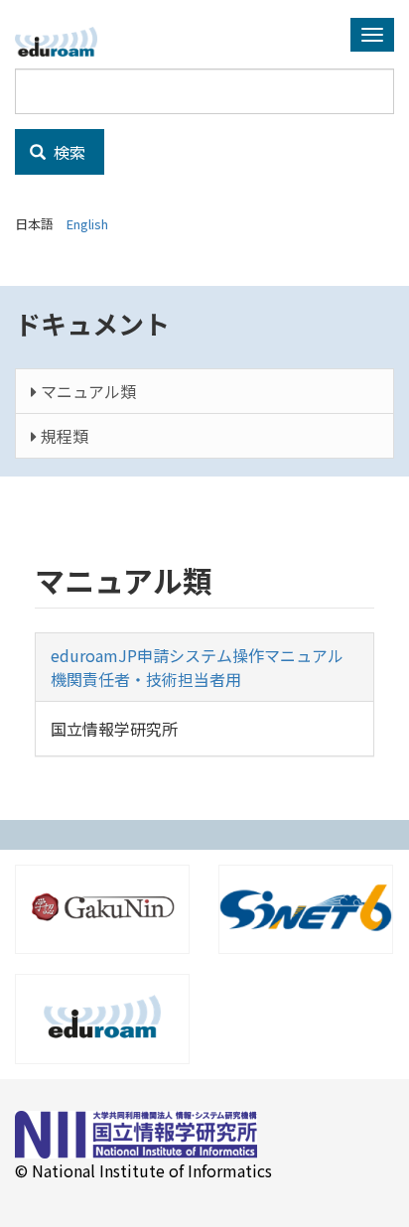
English (87, 223)
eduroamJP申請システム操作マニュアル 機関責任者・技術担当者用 (205, 667)
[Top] (63, 42)
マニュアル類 (86, 391)
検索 (67, 152)
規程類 (62, 436)
